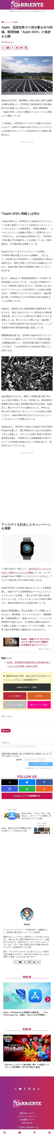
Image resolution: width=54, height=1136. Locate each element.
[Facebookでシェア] (12, 48)
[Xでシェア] (3, 48)
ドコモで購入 (15, 696)
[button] (26, 48)
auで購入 (39, 696)
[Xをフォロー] (9, 782)
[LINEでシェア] (22, 48)
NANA (27, 924)
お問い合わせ (27, 1123)
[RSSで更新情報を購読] (44, 789)
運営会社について (27, 1113)
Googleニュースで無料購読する (27, 796)
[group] (27, 999)
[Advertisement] (27, 171)
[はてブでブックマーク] (17, 48)
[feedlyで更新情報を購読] (27, 789)
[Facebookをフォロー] (44, 782)
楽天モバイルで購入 (39, 705)
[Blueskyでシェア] (8, 48)
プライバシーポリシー (27, 1116)
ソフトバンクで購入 (15, 705)
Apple (7, 731)
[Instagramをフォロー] (9, 789)
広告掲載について (27, 1120)
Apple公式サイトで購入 (27, 687)
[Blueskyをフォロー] (27, 782)
